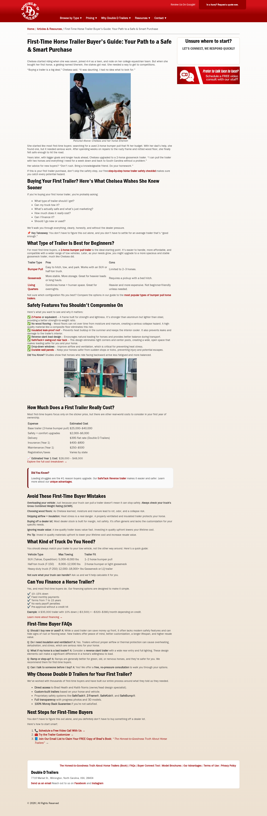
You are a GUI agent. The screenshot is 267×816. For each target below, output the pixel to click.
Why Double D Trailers (114, 17)
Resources (141, 17)
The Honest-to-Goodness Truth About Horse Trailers (89, 765)
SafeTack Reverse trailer (112, 478)
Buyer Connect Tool (148, 765)
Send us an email (41, 783)
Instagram (97, 783)
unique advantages (61, 481)
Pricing (90, 17)
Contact (159, 17)
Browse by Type (69, 17)
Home (30, 28)
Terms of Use (211, 765)
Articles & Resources (49, 28)
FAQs (132, 765)
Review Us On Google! (183, 4)
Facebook (80, 783)
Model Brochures (171, 765)
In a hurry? (222, 4)
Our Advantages (192, 765)
